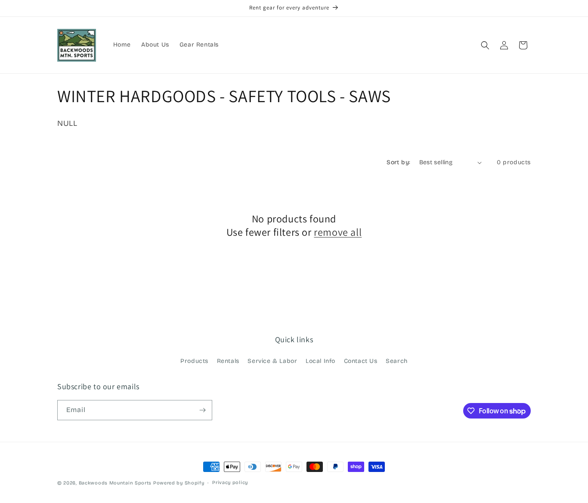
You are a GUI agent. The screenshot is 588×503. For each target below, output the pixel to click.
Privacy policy (230, 482)
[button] (485, 45)
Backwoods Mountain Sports (115, 483)
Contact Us (361, 361)
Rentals (228, 361)
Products (194, 361)
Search (397, 361)
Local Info (320, 361)
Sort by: (398, 162)
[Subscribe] (202, 410)
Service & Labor (272, 361)
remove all (338, 232)
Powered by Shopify (178, 483)
